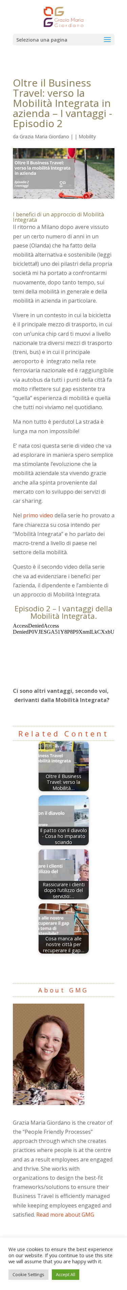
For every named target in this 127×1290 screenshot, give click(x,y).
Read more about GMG (65, 1214)
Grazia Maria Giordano (44, 136)
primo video (38, 515)
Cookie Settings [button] (28, 1274)
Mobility (87, 136)
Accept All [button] (65, 1274)
